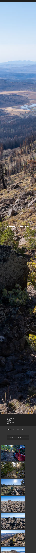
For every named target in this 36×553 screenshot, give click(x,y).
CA (9, 419)
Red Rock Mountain (10, 437)
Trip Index (21, 0)
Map (26, 0)
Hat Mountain (9, 439)
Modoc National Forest (21, 417)
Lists (30, 0)
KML (13, 422)
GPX (12, 422)
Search (34, 0)
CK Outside (3, 0)
